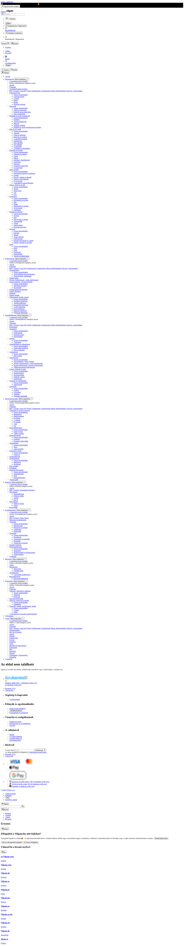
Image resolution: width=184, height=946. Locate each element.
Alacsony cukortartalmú (74, 91)
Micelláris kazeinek (20, 286)
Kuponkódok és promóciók (18, 713)
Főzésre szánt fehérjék (21, 179)
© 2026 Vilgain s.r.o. (8, 790)
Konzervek (13, 196)
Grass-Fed (22, 91)
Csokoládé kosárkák (20, 139)
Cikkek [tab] (7, 817)
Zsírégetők (13, 386)
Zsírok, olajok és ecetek (17, 185)
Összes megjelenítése (21, 95)
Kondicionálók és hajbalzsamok (24, 552)
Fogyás (11, 640)
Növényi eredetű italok (21, 256)
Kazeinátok (17, 288)
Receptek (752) (10, 688)
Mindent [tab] (8, 813)
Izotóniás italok (19, 335)
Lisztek (16, 175)
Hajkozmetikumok (15, 547)
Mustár (16, 235)
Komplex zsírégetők (20, 396)
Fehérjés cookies (19, 377)
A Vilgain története (15, 736)
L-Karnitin (17, 392)
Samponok (17, 551)
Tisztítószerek (14, 573)
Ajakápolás (17, 529)
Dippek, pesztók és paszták (23, 242)
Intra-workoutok (19, 350)
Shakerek (17, 595)
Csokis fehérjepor (19, 307)
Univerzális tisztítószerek (22, 575)
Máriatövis (17, 462)
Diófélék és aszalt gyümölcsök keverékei (27, 127)
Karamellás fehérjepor (21, 305)
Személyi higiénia (15, 545)
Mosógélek (17, 569)
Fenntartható (23, 490)
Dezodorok (17, 537)
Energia (12, 653)
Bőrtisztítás (17, 531)
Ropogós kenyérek (20, 227)
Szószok (12, 229)
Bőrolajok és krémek (21, 528)
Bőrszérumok (18, 526)
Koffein (16, 390)
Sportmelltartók (19, 494)
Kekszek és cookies (20, 137)
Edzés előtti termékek (21, 348)
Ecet (15, 194)
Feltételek (8, 795)
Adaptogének (13, 443)
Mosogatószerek (14, 576)
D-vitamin (17, 422)
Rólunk (11, 734)
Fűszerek (17, 164)
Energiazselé (18, 385)
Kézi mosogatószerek (21, 578)
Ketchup (16, 233)
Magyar (8, 65)
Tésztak (16, 216)
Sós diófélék (18, 145)
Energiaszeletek (19, 375)
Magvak (16, 123)
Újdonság (12, 87)
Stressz (11, 634)
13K (30, 782)
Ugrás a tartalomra (7, 2)
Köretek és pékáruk (15, 212)
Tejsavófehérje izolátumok (22, 276)
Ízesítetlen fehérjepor (21, 301)
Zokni (16, 505)
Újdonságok (9, 616)
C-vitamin (17, 420)
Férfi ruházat (13, 502)
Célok (7, 618)
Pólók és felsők (19, 496)
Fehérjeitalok (18, 254)
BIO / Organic (14, 91)
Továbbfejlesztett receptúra (18, 89)
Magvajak (12, 106)
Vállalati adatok (10, 794)
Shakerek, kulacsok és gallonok (20, 591)
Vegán (29, 91)
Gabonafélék (18, 221)
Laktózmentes (46, 91)
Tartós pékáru (18, 225)
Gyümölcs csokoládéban (22, 148)
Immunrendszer (14, 630)
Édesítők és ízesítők (16, 150)
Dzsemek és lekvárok (21, 166)
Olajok (16, 189)
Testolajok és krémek (21, 543)
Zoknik (16, 498)
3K (29, 784)
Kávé (15, 248)
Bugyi (16, 500)
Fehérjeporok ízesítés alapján (19, 297)
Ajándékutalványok (16, 710)
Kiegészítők (13, 507)
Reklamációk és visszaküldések (19, 724)
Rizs (15, 218)
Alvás (11, 644)
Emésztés (12, 642)
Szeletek (16, 133)
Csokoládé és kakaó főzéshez (23, 183)
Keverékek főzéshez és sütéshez (24, 173)
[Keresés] (2, 14)
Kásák (16, 102)
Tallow (26, 518)
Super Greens (18, 432)
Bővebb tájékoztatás (161, 838)
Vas (15, 426)
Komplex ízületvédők (21, 441)
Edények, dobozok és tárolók (19, 600)
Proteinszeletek (19, 373)
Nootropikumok (14, 456)
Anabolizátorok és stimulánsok (19, 344)
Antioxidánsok (14, 458)
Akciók (7, 76)
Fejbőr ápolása (18, 554)
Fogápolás (12, 556)
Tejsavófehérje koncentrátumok (24, 274)
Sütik (7, 798)
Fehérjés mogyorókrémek (22, 112)
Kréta (15, 612)
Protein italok (13, 278)
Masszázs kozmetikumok (17, 520)
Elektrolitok (13, 327)
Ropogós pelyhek (19, 104)
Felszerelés (9, 581)
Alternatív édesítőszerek (22, 160)
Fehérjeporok (9, 259)
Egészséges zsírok (15, 451)
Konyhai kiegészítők (16, 599)
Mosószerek (13, 567)
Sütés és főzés (14, 170)
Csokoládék (18, 146)
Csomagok (8, 659)
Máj (10, 649)
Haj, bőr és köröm (15, 632)
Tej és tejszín (18, 181)
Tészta (16, 223)
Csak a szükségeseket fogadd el (12, 842)
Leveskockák (18, 168)
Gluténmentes (36, 91)
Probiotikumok (19, 474)
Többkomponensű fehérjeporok (24, 367)
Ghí (15, 193)
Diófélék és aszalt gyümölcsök (19, 116)
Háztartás (8, 559)
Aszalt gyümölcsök (20, 122)
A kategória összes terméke (18, 81)
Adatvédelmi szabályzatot (37, 752)
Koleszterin (13, 647)
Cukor (16, 156)
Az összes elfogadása (31, 842)
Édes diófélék (18, 143)
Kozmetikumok (10, 510)
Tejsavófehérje (14, 270)
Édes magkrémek (19, 114)
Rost (15, 476)
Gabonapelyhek (14, 93)
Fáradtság (12, 651)
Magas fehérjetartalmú (58, 91)
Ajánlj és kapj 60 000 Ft (17, 708)
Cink (15, 424)
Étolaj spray (18, 191)
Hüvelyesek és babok (21, 219)
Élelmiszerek (9, 79)
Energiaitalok (18, 337)
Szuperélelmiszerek (15, 428)
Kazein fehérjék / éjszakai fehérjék (20, 282)
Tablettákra (17, 604)
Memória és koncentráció (17, 646)
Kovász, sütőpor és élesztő (22, 177)
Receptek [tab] (8, 819)
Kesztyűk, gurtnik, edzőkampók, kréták (22, 606)
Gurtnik (16, 610)
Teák (15, 250)
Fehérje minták (14, 295)
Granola (16, 98)
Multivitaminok (19, 416)
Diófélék (16, 120)
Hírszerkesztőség (15, 740)
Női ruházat (13, 492)
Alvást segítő (13, 480)
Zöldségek (17, 210)
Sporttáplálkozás (11, 315)
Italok (11, 244)
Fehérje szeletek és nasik (17, 369)
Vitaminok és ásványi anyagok (19, 410)
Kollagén (12, 293)
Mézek (16, 158)
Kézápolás (17, 541)
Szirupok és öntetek (20, 154)
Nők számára (13, 466)
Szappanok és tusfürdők (22, 539)
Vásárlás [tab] (8, 815)
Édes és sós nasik (15, 129)
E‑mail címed (9, 750)
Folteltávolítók (18, 571)
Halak (16, 204)
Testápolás (12, 533)
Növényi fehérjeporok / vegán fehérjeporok (23, 280)
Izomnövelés (13, 638)
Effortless (31, 490)
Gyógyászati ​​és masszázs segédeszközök (23, 614)
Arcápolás (12, 522)
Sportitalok (13, 329)
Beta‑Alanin (18, 356)
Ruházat (8, 482)
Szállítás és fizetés (15, 722)
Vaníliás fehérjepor (20, 303)
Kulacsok (17, 597)
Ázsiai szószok (19, 237)
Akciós (11, 85)
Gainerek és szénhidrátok (17, 381)
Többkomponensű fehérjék (18, 289)
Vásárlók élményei (15, 738)
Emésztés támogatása (16, 470)
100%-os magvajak (20, 110)
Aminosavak (13, 352)
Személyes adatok (11, 800)
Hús (15, 202)
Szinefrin (17, 394)
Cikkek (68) (9, 690)
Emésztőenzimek (19, 478)
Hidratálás (12, 657)
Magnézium (18, 414)
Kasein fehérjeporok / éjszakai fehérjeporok (28, 365)
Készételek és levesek (21, 200)
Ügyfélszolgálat (14, 699)
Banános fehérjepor (20, 311)
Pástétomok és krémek (21, 206)
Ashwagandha (18, 449)
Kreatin (11, 338)
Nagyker (12, 725)
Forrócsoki (17, 252)
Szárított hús (18, 141)
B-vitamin (17, 418)
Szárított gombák (19, 125)
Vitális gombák (19, 433)
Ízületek (12, 636)
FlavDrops (17, 162)
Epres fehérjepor (19, 309)
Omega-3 (17, 455)
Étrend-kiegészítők (11, 399)
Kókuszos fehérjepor (21, 313)
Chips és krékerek (20, 135)
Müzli (16, 100)
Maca (15, 447)
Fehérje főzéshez (15, 291)
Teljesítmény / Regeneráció (18, 655)
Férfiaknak (13, 468)
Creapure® (17, 342)
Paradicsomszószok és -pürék (23, 241)
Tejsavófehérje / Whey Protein (24, 361)
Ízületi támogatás (15, 435)
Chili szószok (18, 239)
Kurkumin (17, 464)
